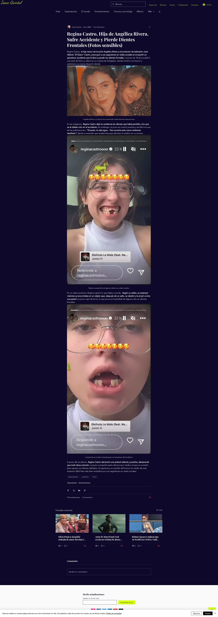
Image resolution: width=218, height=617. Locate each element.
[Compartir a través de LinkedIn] (79, 490)
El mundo (85, 11)
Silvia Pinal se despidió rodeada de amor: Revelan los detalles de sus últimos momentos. (72, 538)
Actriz (95, 477)
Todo (58, 11)
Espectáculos (71, 11)
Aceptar (208, 613)
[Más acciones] (149, 27)
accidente (85, 477)
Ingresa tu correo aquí (91, 598)
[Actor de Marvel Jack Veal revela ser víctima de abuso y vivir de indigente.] (109, 523)
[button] (159, 11)
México (140, 11)
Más (150, 11)
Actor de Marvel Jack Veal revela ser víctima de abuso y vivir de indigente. (108, 538)
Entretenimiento (102, 11)
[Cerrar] (215, 613)
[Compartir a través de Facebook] (68, 490)
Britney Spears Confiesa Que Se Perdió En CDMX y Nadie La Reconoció (145, 538)
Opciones (196, 613)
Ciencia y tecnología (123, 11)
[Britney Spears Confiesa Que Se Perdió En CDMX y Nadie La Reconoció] (145, 523)
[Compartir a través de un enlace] (85, 490)
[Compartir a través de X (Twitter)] (74, 490)
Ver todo (159, 510)
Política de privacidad (113, 613)
